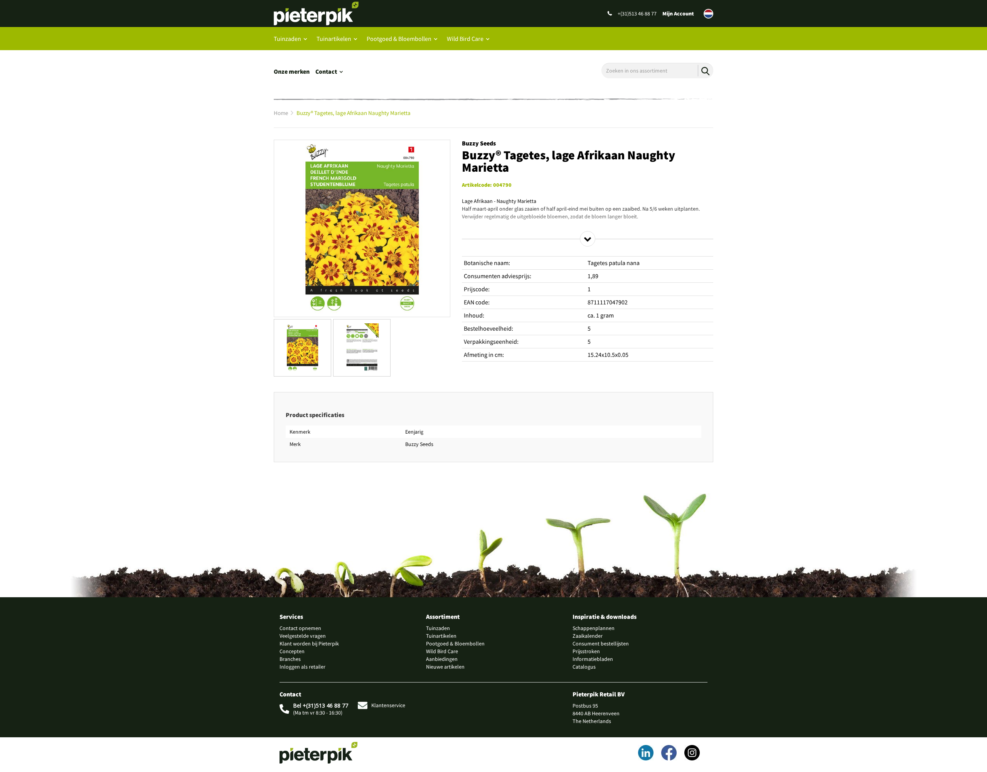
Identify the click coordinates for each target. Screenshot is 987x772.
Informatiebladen (593, 658)
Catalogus (584, 666)
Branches (290, 658)
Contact (326, 71)
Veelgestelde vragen (303, 635)
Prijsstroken (586, 651)
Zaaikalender (588, 635)
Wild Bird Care (465, 38)
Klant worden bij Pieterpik (309, 643)
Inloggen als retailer (302, 666)
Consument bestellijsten (601, 643)
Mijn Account (678, 13)
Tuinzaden (287, 38)
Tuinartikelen (334, 38)
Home (281, 113)
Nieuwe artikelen (445, 666)
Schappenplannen (594, 628)
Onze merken (292, 71)
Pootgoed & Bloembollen (399, 38)
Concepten (292, 651)
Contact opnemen (300, 628)
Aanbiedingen (442, 658)
